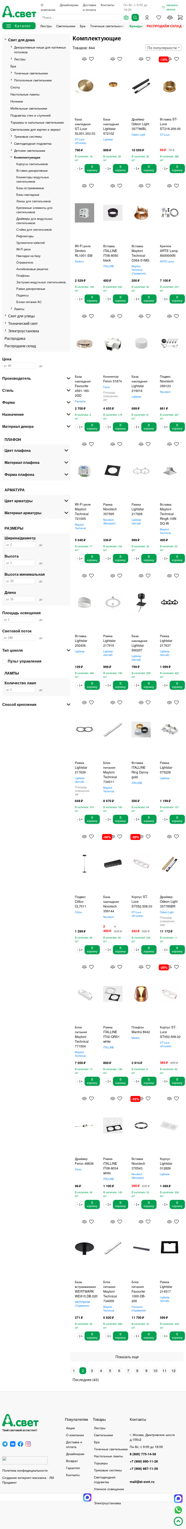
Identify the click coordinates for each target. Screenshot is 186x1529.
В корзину (92, 168)
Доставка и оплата (89, 7)
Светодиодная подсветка (32, 143)
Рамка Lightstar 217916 (109, 640)
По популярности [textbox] (162, 47)
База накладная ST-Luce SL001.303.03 (85, 126)
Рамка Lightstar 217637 (166, 640)
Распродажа (15, 338)
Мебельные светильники (28, 108)
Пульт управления (24, 661)
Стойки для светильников (34, 229)
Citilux (78, 912)
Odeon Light (138, 134)
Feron (106, 387)
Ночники (16, 101)
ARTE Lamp (167, 261)
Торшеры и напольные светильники (37, 122)
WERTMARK (82, 1303)
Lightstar (108, 139)
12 (173, 1370)
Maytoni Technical (138, 269)
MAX (178, 1498)
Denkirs (79, 261)
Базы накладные (27, 194)
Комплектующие (27, 157)
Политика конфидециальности (25, 1470)
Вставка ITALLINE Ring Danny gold (140, 769)
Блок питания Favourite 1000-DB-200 (139, 1291)
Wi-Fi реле (23, 249)
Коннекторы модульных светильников (32, 179)
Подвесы (22, 295)
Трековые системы (28, 136)
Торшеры (101, 1463)
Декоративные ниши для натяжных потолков (40, 49)
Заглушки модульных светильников (41, 282)
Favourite (80, 401)
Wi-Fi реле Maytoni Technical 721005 (83, 511)
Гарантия (73, 1467)
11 (164, 1370)
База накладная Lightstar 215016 (139, 383)
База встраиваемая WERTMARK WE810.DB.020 (86, 1288)
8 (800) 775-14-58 (143, 1454)
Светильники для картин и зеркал (35, 129)
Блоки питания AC (29, 302)
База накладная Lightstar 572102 (111, 126)
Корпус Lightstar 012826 (166, 1163)
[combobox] (163, 47)
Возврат (72, 1460)
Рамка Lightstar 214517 (166, 1286)
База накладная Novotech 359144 (111, 903)
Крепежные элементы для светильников (34, 209)
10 (155, 1370)
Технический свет (23, 323)
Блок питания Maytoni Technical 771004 (81, 1036)
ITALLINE (108, 266)
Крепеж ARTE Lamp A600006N (169, 250)
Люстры (46, 25)
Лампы (19, 308)
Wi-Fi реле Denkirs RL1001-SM (83, 250)
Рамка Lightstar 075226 (166, 767)
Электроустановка (23, 330)
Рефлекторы (25, 236)
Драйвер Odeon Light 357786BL (140, 124)
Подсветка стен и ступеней (30, 115)
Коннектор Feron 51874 (112, 378)
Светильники (65, 25)
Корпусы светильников (32, 164)
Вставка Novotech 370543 (138, 1163)
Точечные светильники (107, 25)
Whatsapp (178, 1510)
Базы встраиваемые (30, 188)
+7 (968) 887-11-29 (144, 1468)
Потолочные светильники (33, 80)
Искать (135, 17)
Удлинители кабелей (30, 242)
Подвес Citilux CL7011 (80, 901)
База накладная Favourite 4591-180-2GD (83, 386)
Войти (147, 17)
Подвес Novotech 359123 (167, 381)
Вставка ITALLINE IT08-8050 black (110, 252)
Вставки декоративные (32, 170)
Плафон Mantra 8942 (141, 1029)
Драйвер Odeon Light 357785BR (169, 901)
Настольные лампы (24, 94)
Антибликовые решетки (32, 269)
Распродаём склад (164, 26)
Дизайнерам (69, 4)
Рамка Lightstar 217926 (138, 509)
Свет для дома (21, 39)
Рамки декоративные (30, 288)
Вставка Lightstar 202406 (81, 640)
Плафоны (22, 275)
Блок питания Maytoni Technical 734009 (110, 1291)
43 (95, 1379)
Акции (70, 1427)
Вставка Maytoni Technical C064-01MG (140, 252)
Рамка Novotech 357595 (110, 509)
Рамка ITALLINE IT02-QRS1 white (111, 1034)
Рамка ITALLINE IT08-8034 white (110, 1165)
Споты (15, 87)
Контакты (107, 4)
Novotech (165, 392)
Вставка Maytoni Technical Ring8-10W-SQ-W (168, 514)
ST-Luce (80, 141)
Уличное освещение (109, 1488)
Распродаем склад (20, 345)
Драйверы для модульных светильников (34, 220)
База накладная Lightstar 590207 (139, 642)
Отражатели (24, 262)
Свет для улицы (21, 315)
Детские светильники (29, 150)
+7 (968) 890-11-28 (144, 1461)
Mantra (136, 1038)
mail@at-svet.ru (142, 1481)
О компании (48, 7)
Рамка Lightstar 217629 (81, 767)
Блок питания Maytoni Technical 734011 (110, 772)
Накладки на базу (28, 256)
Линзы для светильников (33, 201)
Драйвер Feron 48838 (84, 1161)
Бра (83, 25)
